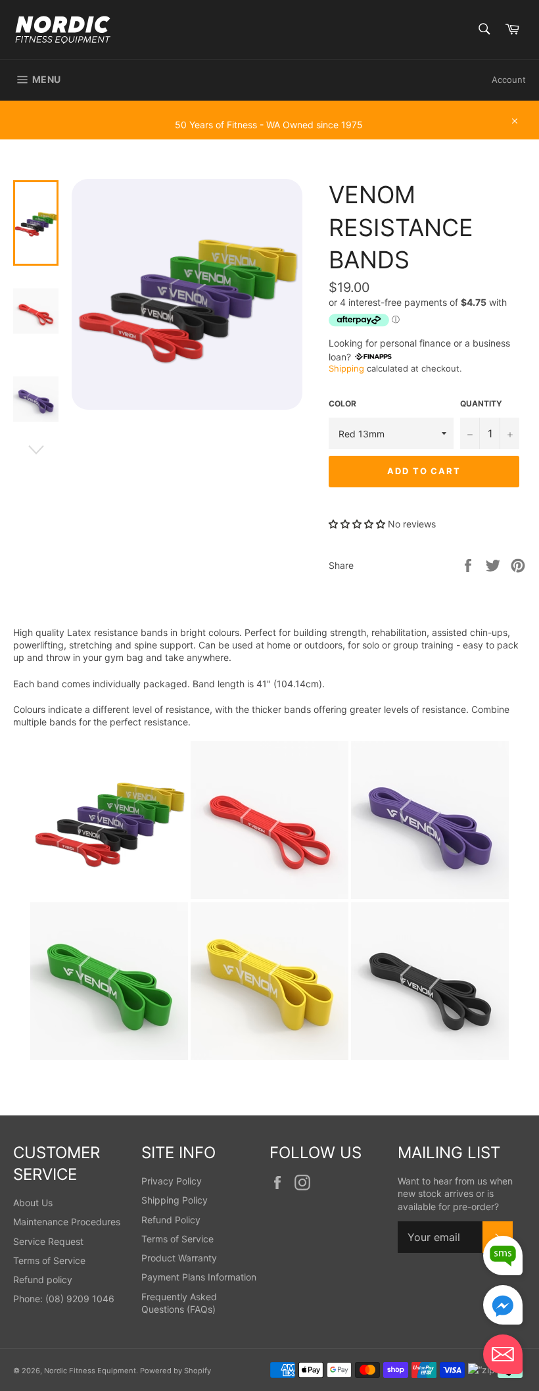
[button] (358, 523)
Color (342, 403)
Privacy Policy (171, 1180)
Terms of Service (49, 1260)
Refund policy (42, 1279)
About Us (33, 1202)
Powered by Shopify (175, 1370)
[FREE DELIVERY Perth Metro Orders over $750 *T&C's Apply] (269, 106)
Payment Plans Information (198, 1276)
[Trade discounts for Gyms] (269, 132)
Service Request (48, 1241)
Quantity (481, 403)
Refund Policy (170, 1219)
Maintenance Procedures (66, 1221)
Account (509, 79)
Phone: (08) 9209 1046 (63, 1298)
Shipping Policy (174, 1200)
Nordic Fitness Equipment (90, 1370)
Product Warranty (179, 1257)
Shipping (346, 368)
